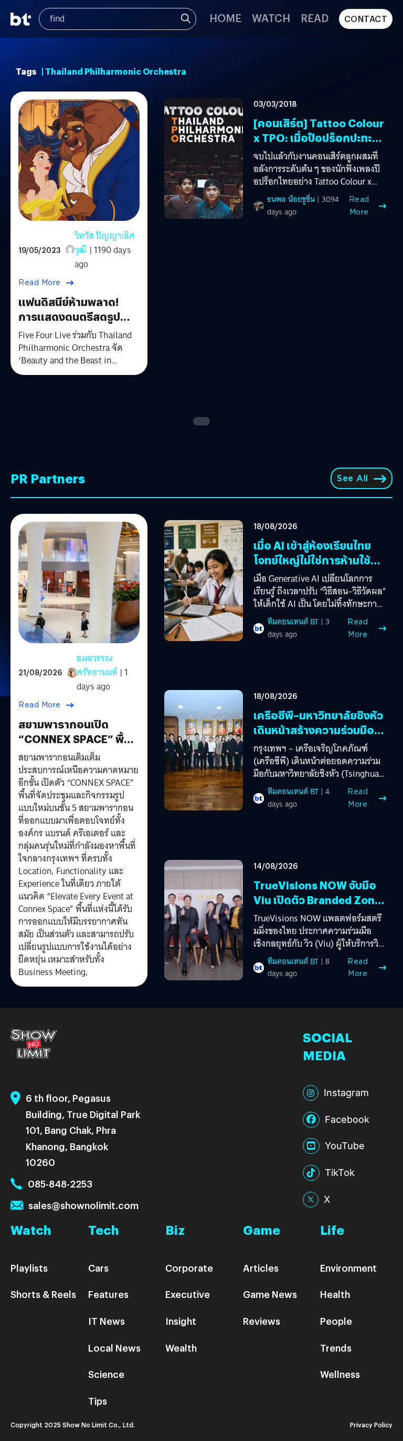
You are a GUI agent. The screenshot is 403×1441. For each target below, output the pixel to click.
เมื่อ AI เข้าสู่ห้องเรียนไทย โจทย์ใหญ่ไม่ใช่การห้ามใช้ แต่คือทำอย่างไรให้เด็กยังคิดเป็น (313, 567)
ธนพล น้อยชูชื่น (291, 199)
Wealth (181, 1347)
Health (335, 1294)
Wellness (340, 1374)
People (336, 1320)
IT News (106, 1320)
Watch (271, 17)
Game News (270, 1294)
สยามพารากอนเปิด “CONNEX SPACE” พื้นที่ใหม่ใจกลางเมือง (77, 738)
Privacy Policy (371, 1424)
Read (314, 17)
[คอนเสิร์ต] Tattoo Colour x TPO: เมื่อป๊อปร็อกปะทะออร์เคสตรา (318, 137)
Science (106, 1374)
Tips (97, 1400)
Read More (39, 282)
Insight (180, 1320)
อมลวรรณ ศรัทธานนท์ (97, 665)
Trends (336, 1347)
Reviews (261, 1320)
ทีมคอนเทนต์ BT (293, 621)
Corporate (189, 1267)
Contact (366, 19)
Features (108, 1294)
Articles (261, 1267)
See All (352, 478)
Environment (348, 1267)
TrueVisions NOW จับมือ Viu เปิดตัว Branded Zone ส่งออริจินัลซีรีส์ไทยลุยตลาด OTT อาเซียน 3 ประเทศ (319, 907)
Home (225, 17)
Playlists (29, 1267)
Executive (187, 1294)
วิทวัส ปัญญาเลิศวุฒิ (105, 243)
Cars (98, 1267)
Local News (114, 1347)
